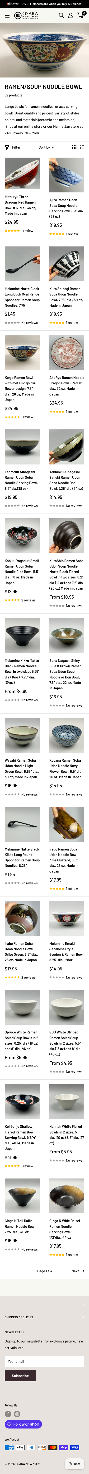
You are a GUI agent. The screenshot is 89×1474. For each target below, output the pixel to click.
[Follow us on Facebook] (8, 1414)
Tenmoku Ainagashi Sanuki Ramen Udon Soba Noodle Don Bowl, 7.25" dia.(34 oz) (66, 480)
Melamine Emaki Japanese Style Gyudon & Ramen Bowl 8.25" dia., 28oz (66, 951)
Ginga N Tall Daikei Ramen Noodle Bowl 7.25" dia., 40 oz (20, 1226)
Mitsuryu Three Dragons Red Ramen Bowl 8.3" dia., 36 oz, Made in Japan (20, 205)
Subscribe (20, 1375)
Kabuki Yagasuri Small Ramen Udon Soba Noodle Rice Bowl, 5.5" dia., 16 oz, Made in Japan (22, 572)
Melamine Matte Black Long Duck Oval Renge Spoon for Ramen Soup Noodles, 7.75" (22, 297)
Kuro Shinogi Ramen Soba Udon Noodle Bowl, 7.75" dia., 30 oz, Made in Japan (66, 297)
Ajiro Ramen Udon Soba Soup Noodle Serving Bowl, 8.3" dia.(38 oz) (66, 208)
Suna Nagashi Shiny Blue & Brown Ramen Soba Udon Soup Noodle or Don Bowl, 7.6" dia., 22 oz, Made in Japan (65, 674)
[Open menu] (7, 16)
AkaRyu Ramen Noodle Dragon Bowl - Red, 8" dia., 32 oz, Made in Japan (66, 385)
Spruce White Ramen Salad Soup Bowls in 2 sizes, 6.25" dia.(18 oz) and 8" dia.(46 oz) (21, 1040)
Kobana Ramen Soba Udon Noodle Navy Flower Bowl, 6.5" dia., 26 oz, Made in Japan (66, 768)
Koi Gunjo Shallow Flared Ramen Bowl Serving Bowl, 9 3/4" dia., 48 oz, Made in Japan (20, 1137)
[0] (80, 15)
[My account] (70, 15)
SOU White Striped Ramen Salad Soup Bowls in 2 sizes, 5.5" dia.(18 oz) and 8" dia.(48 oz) (65, 1043)
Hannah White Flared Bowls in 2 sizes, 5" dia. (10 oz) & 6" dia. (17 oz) (66, 1134)
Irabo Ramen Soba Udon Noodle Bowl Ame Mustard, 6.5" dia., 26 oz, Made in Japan (63, 860)
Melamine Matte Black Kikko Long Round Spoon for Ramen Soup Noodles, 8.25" (22, 857)
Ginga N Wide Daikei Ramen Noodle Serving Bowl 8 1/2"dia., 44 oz (64, 1229)
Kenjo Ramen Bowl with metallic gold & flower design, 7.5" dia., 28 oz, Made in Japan (20, 388)
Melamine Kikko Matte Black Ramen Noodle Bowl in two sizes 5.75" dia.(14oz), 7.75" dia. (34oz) (22, 671)
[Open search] (61, 15)
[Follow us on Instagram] (17, 1414)
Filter (16, 147)
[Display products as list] (82, 147)
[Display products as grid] (74, 147)
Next (75, 1271)
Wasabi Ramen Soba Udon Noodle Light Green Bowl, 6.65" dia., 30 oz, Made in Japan (22, 768)
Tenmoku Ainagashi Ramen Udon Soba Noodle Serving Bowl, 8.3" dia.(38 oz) (21, 480)
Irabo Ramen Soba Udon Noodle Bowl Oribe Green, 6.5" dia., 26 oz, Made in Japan (21, 951)
